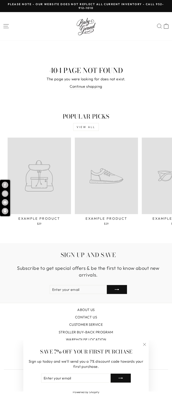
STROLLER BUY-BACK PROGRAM (86, 332)
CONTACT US (86, 317)
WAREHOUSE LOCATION (86, 339)
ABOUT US (86, 310)
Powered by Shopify (86, 392)
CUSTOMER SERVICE (86, 324)
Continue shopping (86, 86)
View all (86, 127)
